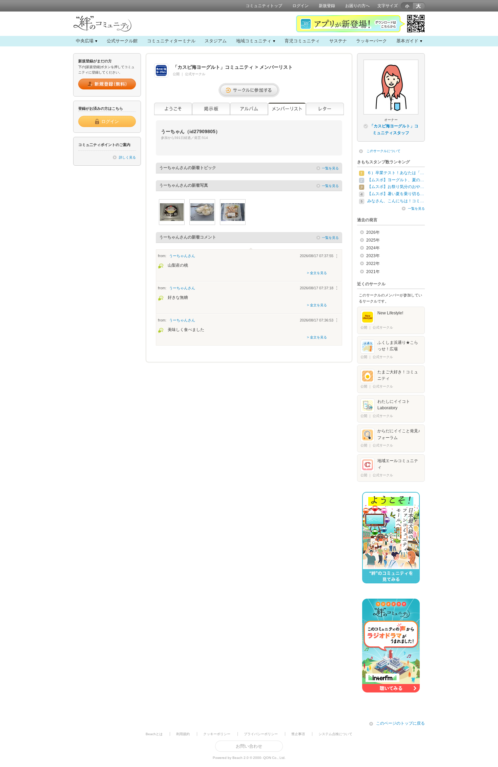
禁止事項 (298, 734)
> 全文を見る (317, 273)
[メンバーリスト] (287, 109)
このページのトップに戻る (400, 723)
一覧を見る (330, 168)
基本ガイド (407, 40)
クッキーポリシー (216, 734)
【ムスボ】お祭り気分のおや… (395, 186)
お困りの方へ (357, 5)
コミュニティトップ (264, 5)
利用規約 (183, 734)
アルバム (249, 109)
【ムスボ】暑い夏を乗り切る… (395, 193)
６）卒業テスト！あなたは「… (395, 172)
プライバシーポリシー (261, 734)
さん (182, 256)
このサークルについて (383, 151)
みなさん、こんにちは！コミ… (395, 201)
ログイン (300, 5)
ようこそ (173, 109)
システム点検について (335, 734)
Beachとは (154, 734)
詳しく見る (127, 157)
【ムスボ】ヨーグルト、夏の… (395, 180)
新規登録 (327, 5)
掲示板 (211, 109)
